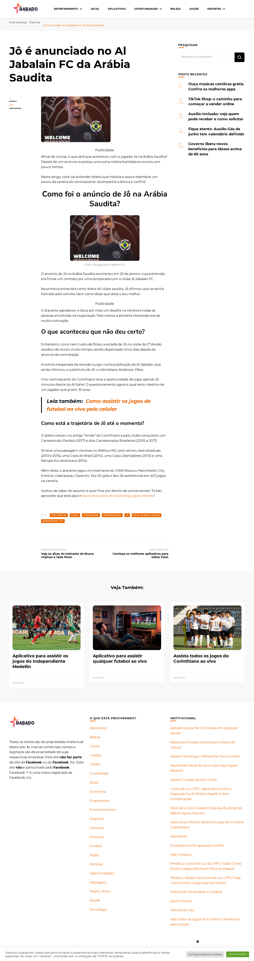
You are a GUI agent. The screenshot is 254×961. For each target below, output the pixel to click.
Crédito (96, 755)
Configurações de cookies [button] (205, 954)
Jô (127, 515)
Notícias (96, 864)
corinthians (91, 515)
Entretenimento (66, 8)
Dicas (95, 8)
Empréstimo (100, 801)
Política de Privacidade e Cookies (196, 892)
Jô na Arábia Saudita (146, 515)
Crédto (95, 764)
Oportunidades (146, 8)
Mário (13, 101)
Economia (98, 792)
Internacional (112, 515)
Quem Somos (181, 901)
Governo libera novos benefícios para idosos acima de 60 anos (215, 149)
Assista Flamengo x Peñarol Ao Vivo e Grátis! (205, 756)
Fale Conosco (180, 855)
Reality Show (100, 891)
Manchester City (52, 521)
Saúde (194, 8)
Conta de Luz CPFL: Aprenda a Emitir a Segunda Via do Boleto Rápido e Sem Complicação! (200, 794)
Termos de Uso (182, 910)
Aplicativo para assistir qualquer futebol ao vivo (120, 658)
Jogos (94, 855)
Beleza (175, 8)
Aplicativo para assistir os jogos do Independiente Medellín (40, 661)
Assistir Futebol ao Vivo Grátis (193, 780)
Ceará (75, 515)
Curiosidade (99, 773)
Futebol (96, 846)
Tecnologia (98, 909)
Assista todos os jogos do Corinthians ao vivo (201, 658)
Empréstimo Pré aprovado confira (197, 845)
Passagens (98, 882)
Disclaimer (178, 836)
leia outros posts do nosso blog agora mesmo (118, 496)
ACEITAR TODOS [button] (238, 954)
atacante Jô (58, 515)
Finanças (97, 837)
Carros (95, 746)
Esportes (214, 8)
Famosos (97, 828)
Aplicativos (117, 8)
